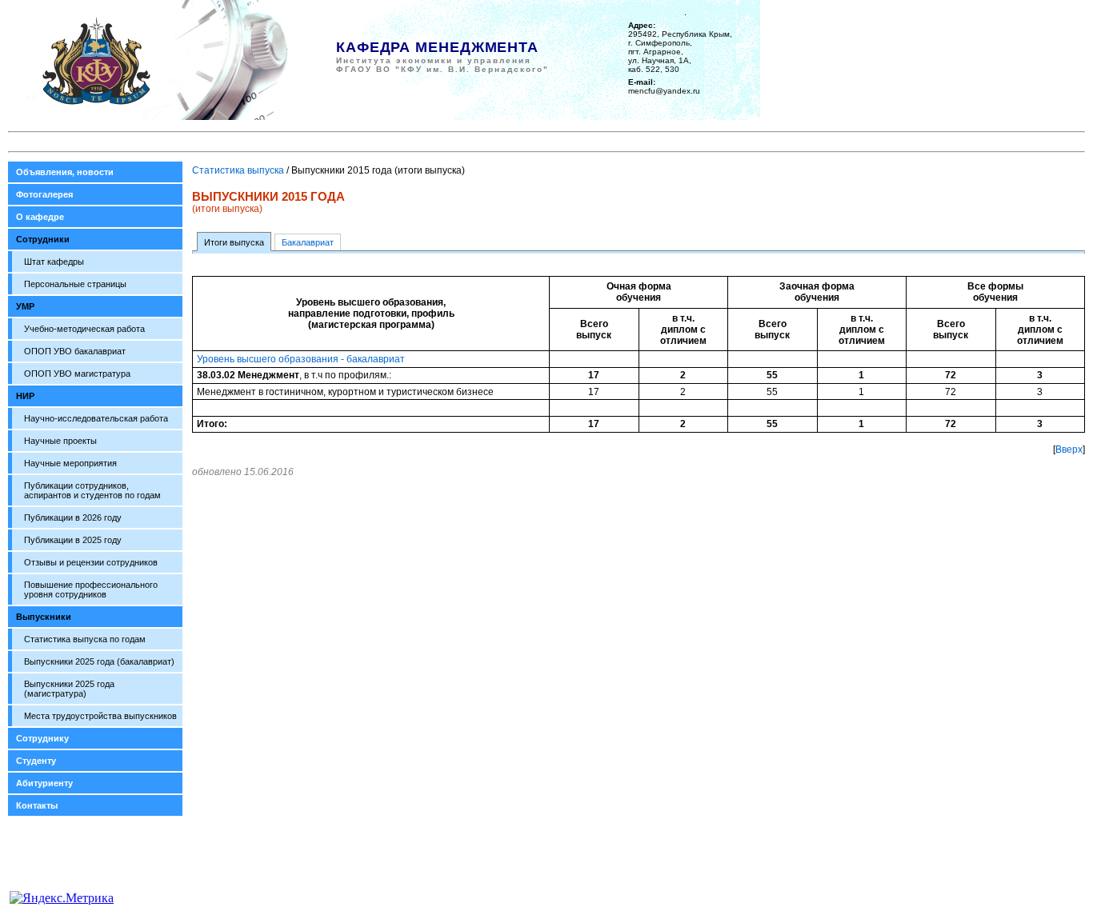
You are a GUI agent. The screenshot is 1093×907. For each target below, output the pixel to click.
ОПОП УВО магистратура (77, 373)
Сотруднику (42, 738)
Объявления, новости (65, 172)
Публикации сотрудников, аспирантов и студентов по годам (92, 490)
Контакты (37, 805)
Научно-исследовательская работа (96, 418)
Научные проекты (60, 441)
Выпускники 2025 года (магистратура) (69, 688)
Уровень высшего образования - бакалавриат (301, 359)
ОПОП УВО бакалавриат (75, 351)
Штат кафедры (54, 261)
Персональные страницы (75, 284)
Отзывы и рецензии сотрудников (91, 562)
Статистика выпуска (238, 170)
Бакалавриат (308, 242)
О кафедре (40, 217)
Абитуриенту (44, 783)
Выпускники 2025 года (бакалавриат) (99, 661)
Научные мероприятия (70, 463)
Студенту (36, 760)
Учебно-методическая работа (84, 329)
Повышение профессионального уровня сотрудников (91, 589)
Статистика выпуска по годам (85, 639)
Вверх (1069, 449)
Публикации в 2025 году (73, 540)
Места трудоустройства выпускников (100, 716)
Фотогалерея (44, 194)
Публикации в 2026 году (73, 517)
